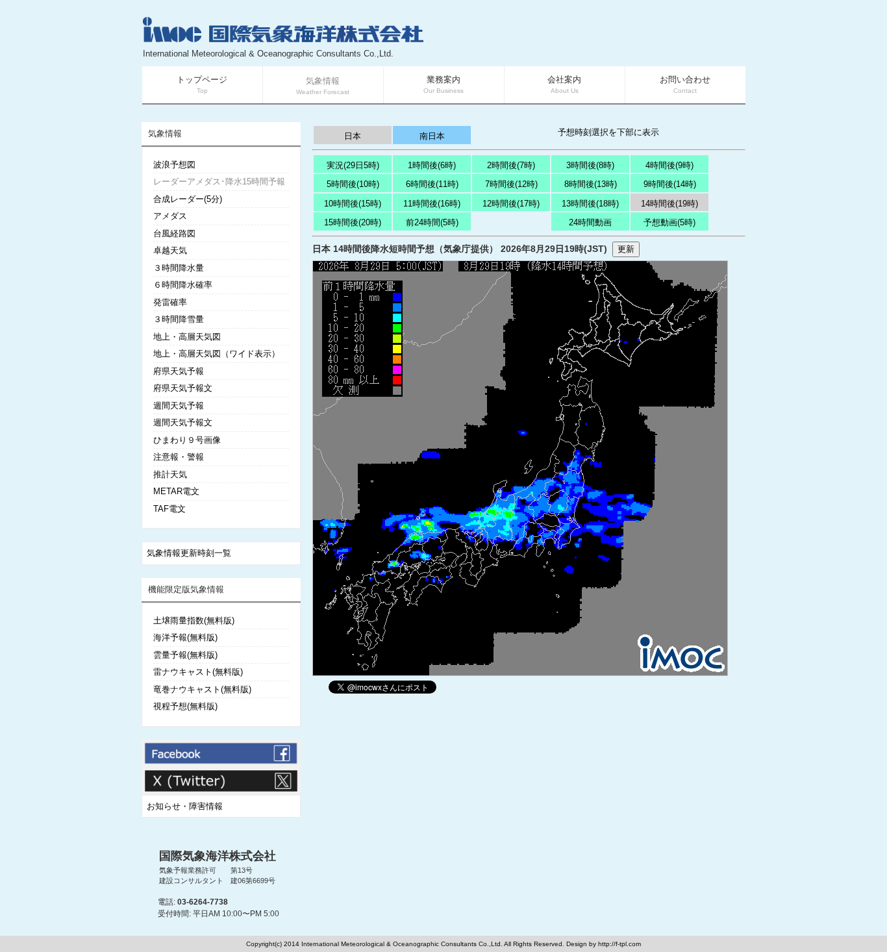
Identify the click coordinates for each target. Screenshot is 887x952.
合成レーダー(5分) (187, 199)
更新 (626, 249)
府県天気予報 (178, 371)
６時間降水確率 (182, 285)
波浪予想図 (174, 164)
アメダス (170, 216)
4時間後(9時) (669, 165)
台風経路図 (174, 233)
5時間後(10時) (353, 184)
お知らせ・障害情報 (185, 806)
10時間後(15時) (352, 203)
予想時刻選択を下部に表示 (608, 132)
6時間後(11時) (432, 184)
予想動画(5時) (669, 222)
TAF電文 (169, 509)
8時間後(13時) (590, 184)
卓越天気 (170, 250)
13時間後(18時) (590, 203)
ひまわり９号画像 (187, 440)
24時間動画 (590, 222)
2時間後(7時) (511, 165)
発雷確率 (170, 302)
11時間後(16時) (431, 203)
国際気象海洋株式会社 (217, 855)
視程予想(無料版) (185, 706)
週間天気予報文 (182, 422)
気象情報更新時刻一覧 (189, 553)
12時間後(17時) (511, 203)
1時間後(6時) (432, 165)
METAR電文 (176, 491)
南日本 (432, 136)
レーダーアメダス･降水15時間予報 (219, 181)
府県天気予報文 (182, 388)
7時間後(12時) (511, 184)
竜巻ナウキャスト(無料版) (202, 689)
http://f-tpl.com (619, 943)
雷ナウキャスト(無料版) (198, 672)
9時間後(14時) (669, 184)
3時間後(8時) (590, 165)
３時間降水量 (178, 268)
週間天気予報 (178, 405)
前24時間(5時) (432, 222)
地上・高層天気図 (187, 337)
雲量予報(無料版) (185, 655)
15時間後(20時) (352, 222)
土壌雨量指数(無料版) (193, 620)
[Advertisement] (590, 38)
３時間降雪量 (178, 319)
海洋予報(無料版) (185, 637)
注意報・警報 (178, 457)
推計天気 (170, 474)
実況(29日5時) (353, 165)
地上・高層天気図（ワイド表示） (216, 353)
